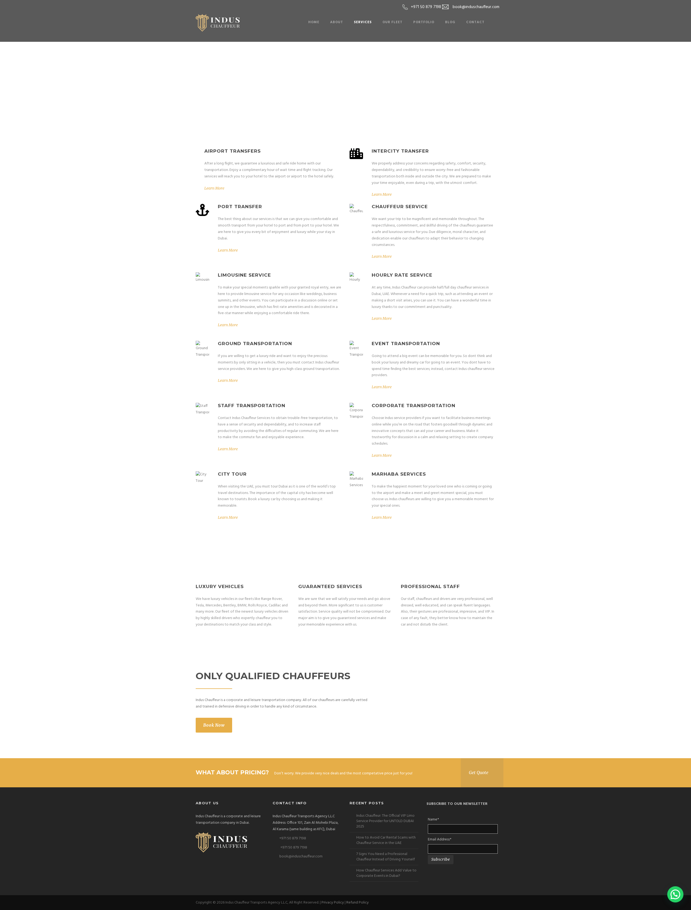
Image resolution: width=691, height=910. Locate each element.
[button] (675, 894)
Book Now (214, 725)
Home (313, 22)
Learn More (214, 188)
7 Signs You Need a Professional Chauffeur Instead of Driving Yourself (385, 857)
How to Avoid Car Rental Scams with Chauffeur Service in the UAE (386, 840)
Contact (475, 22)
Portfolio (423, 22)
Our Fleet (392, 22)
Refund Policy (357, 902)
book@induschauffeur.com (301, 856)
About (336, 22)
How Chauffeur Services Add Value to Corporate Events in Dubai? (386, 873)
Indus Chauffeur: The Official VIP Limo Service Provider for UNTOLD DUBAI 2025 (385, 821)
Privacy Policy (332, 902)
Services (363, 22)
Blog (450, 22)
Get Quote (478, 772)
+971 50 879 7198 (292, 838)
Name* (433, 819)
